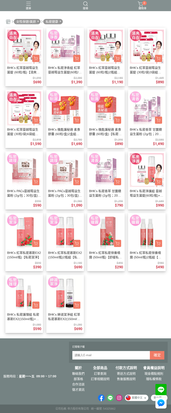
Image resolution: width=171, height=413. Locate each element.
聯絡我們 (78, 373)
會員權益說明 (154, 368)
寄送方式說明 (126, 373)
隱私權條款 (154, 378)
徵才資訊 (78, 389)
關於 (78, 368)
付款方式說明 (126, 368)
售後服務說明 (126, 378)
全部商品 (100, 368)
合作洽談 (78, 384)
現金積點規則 (154, 373)
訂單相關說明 (100, 378)
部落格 (78, 378)
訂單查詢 (100, 373)
